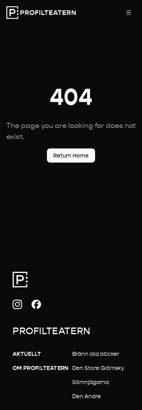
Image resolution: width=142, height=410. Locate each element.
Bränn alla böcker (95, 353)
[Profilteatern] (20, 279)
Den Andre (86, 396)
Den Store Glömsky (98, 368)
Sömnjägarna (90, 382)
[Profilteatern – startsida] (41, 12)
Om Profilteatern (41, 368)
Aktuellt (27, 353)
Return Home (71, 155)
